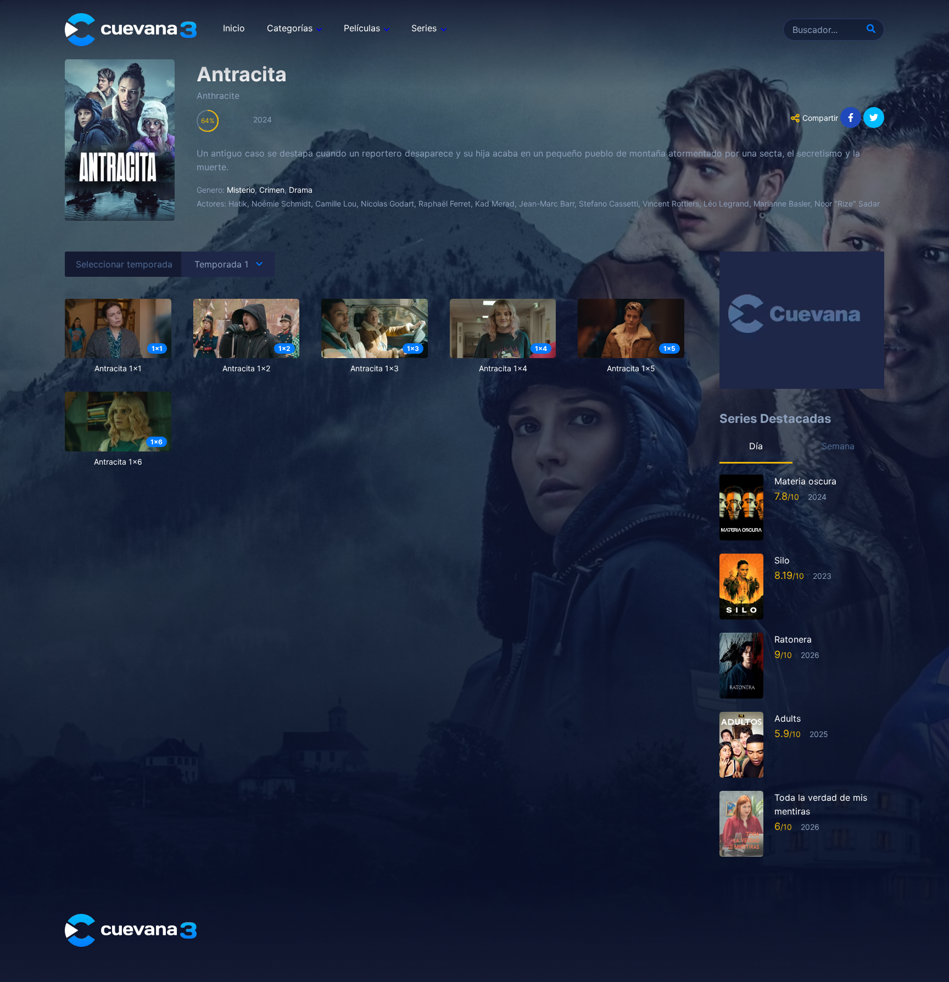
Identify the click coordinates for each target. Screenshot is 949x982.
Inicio (234, 28)
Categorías (289, 28)
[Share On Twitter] (873, 117)
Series (424, 28)
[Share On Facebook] (850, 117)
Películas (362, 28)
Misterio (241, 189)
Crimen (271, 189)
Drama (300, 189)
